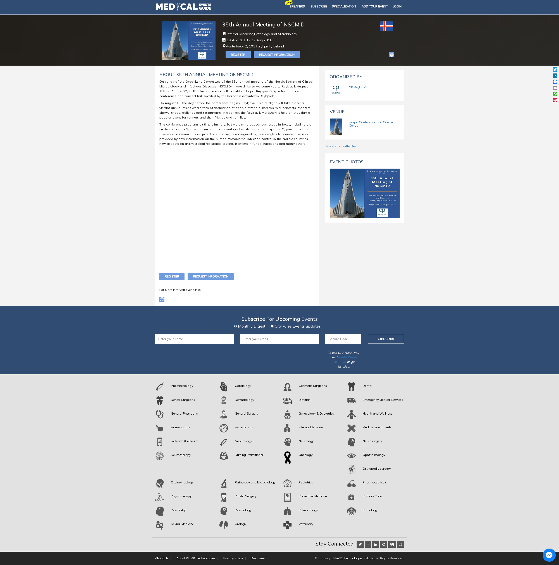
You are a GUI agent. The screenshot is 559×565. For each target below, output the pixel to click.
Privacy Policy (233, 558)
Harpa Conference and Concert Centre (372, 123)
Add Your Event (375, 6)
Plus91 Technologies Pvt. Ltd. (354, 558)
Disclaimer (258, 558)
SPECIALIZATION (344, 6)
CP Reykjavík (358, 87)
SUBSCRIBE (319, 6)
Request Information (277, 55)
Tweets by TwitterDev (340, 146)
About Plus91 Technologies (195, 558)
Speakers (297, 6)
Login (397, 6)
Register (238, 55)
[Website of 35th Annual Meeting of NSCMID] (391, 54)
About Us (161, 558)
